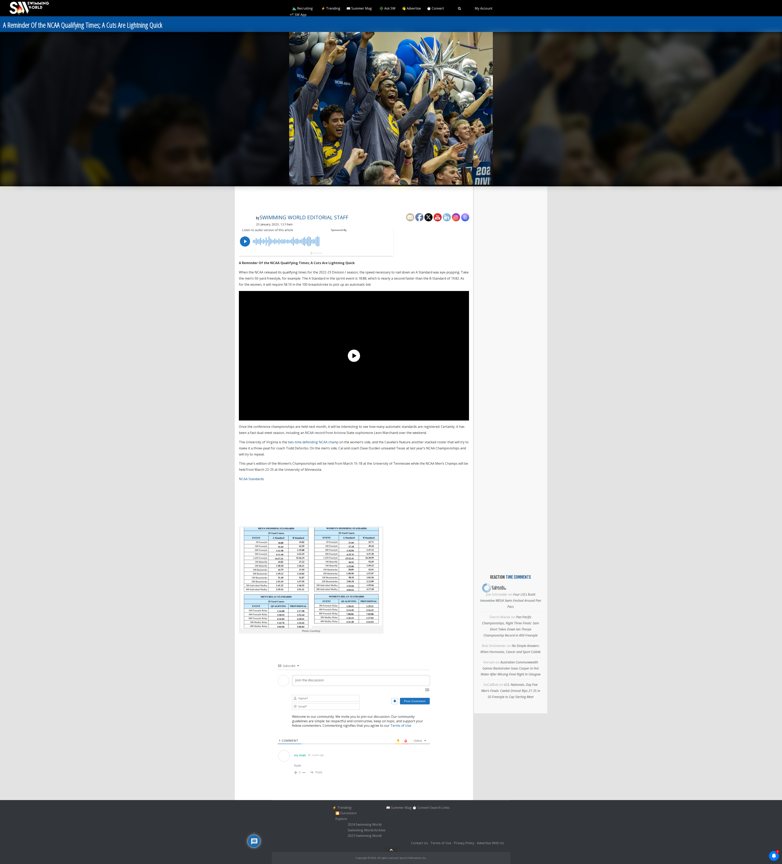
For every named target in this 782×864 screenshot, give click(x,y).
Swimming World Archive (366, 830)
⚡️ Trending (330, 8)
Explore (341, 819)
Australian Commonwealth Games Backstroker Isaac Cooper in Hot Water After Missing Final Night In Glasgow (510, 668)
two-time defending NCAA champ (313, 442)
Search (435, 807)
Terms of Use (400, 725)
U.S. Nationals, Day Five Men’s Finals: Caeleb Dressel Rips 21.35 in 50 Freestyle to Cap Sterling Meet (510, 690)
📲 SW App (298, 14)
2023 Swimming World (364, 836)
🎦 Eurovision (346, 813)
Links (446, 807)
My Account (483, 8)
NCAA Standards (251, 479)
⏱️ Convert (435, 8)
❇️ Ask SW (387, 8)
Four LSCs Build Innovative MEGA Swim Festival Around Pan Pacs (510, 600)
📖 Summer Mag (359, 8)
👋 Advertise (411, 8)
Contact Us (419, 843)
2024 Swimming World (364, 824)
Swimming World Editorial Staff (304, 217)
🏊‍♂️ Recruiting (302, 8)
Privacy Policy (464, 843)
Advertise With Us (490, 843)
